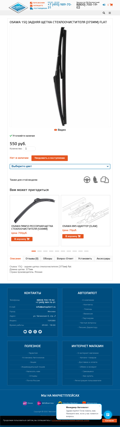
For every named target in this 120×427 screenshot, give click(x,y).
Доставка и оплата (88, 362)
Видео (61, 130)
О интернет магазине (88, 353)
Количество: (16, 149)
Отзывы (33, 376)
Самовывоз (88, 372)
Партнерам (88, 318)
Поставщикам (40, 8)
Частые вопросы (88, 323)
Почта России (33, 381)
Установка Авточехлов (33, 358)
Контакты (88, 305)
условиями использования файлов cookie (70, 420)
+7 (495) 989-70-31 (45, 302)
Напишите (38, 5)
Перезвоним (39, 3)
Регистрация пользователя (88, 381)
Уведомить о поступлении (50, 158)
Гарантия (33, 353)
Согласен (109, 421)
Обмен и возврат (88, 367)
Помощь (88, 309)
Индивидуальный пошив (33, 367)
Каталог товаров (88, 358)
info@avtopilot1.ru (45, 307)
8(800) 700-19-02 (45, 300)
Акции (33, 362)
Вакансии (88, 314)
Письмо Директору (88, 327)
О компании (88, 300)
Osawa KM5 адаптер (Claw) (79, 226)
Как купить (88, 376)
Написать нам (33, 372)
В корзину (20, 239)
